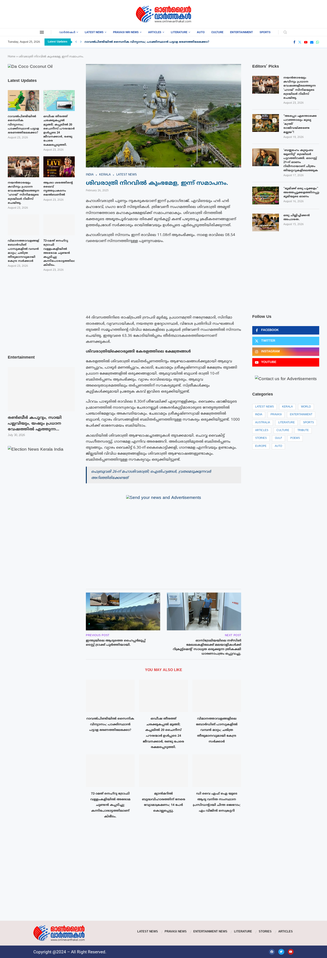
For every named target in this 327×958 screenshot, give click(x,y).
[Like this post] (109, 579)
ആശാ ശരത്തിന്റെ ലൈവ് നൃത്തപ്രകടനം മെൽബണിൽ (58, 189)
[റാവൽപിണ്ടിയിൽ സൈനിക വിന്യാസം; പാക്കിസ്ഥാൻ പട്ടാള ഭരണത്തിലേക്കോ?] (110, 696)
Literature (179, 32)
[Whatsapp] (317, 42)
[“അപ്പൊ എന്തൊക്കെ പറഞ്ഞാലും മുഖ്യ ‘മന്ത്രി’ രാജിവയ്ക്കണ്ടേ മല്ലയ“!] (265, 123)
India (258, 414)
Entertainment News (210, 932)
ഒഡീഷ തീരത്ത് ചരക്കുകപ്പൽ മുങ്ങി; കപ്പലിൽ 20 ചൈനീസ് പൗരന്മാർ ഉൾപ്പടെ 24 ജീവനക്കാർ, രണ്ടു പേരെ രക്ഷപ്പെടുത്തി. (59, 131)
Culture (217, 32)
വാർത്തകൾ (67, 32)
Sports (265, 32)
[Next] (81, 42)
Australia (262, 422)
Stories (261, 438)
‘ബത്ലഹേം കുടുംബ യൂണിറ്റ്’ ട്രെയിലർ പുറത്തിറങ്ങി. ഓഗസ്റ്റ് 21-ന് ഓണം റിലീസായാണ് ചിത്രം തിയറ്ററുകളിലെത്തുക (300, 160)
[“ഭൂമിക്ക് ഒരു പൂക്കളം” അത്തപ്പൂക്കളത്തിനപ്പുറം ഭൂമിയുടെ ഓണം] (265, 195)
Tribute (303, 430)
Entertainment (241, 32)
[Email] (312, 42)
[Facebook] (294, 42)
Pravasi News (176, 932)
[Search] (285, 32)
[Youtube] (306, 42)
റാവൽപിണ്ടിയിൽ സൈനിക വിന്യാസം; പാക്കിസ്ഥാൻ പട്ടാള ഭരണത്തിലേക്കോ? (147, 42)
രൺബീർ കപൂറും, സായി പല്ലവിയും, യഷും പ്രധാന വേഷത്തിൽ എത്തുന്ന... (35, 423)
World (306, 407)
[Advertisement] (43, 13)
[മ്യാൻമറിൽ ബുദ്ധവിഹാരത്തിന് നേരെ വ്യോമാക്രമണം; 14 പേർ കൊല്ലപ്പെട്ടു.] (163, 770)
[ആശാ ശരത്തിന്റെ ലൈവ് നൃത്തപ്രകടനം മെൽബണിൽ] (59, 166)
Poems (295, 438)
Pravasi (276, 414)
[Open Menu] (42, 32)
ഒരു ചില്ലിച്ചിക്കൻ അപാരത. (296, 217)
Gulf (278, 438)
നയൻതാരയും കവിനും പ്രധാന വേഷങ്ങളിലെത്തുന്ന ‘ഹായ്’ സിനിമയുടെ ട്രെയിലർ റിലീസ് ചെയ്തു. (299, 88)
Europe (260, 446)
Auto (201, 32)
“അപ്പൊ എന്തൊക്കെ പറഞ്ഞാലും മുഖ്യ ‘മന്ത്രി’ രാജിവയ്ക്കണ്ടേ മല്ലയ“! (300, 124)
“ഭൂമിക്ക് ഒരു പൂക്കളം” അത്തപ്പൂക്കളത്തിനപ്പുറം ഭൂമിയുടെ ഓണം (301, 192)
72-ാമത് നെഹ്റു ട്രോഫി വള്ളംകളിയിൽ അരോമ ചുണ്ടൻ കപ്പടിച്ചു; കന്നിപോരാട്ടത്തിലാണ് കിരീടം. (110, 805)
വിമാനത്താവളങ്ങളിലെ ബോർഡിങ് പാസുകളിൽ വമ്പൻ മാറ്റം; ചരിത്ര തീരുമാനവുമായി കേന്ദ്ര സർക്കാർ (217, 730)
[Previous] (76, 42)
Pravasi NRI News (126, 32)
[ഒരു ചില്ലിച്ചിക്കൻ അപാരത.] (265, 222)
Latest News (94, 32)
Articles (154, 32)
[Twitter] (300, 42)
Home (11, 56)
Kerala (287, 407)
